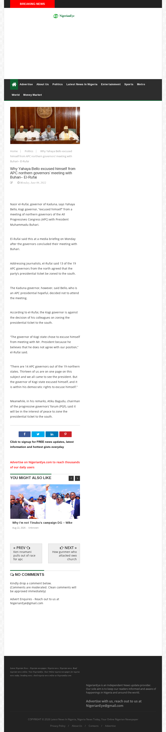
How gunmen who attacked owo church (64, 555)
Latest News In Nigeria (81, 84)
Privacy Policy (57, 725)
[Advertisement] (83, 50)
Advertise (26, 84)
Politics (57, 84)
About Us (42, 84)
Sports (128, 84)
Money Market (32, 94)
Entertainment (111, 84)
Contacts (94, 725)
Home (14, 151)
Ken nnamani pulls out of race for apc (24, 555)
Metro (141, 84)
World (16, 94)
